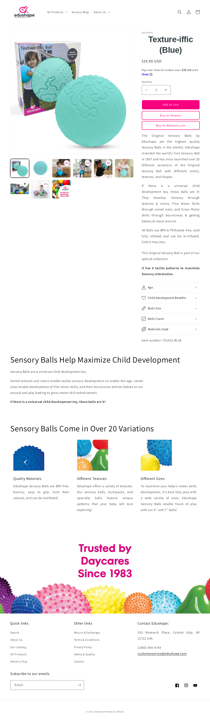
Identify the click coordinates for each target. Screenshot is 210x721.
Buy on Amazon (170, 115)
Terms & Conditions (87, 640)
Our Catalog (18, 647)
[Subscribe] (79, 685)
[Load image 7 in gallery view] (40, 189)
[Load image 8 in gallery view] (61, 189)
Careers (79, 661)
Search (14, 632)
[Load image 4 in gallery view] (82, 168)
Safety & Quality (84, 654)
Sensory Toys (18, 661)
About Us (16, 640)
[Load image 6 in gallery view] (124, 168)
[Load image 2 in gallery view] (40, 168)
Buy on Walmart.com (170, 125)
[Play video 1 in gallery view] (19, 189)
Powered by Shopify (114, 711)
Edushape (99, 711)
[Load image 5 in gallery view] (103, 168)
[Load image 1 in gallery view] (19, 168)
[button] (57, 12)
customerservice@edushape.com (162, 653)
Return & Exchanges (87, 632)
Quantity (147, 82)
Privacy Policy (83, 647)
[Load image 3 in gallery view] (61, 168)
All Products (18, 654)
